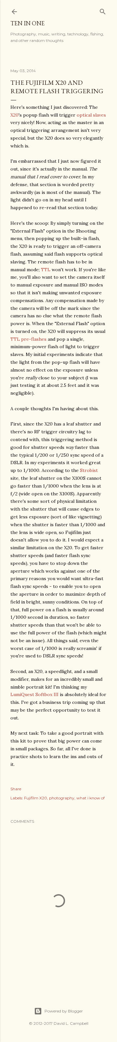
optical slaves (91, 115)
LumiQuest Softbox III (34, 694)
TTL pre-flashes (28, 339)
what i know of (90, 797)
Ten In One (27, 23)
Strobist (89, 470)
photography (61, 797)
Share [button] (15, 788)
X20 (14, 115)
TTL (45, 270)
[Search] (103, 10)
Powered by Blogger (64, 1011)
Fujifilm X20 (35, 797)
